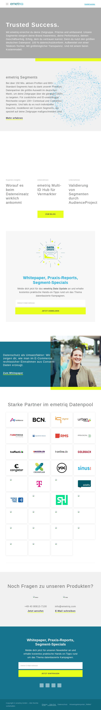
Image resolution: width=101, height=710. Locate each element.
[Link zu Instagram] (42, 685)
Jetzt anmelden (50, 311)
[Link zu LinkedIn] (53, 685)
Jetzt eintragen (50, 673)
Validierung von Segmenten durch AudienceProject (83, 194)
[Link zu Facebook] (48, 685)
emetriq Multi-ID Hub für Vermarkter (49, 189)
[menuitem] (62, 704)
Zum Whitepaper (13, 373)
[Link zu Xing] (59, 685)
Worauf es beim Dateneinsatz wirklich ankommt (17, 194)
